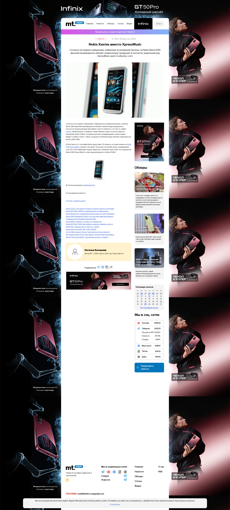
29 (157, 294)
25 (142, 294)
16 (145, 301)
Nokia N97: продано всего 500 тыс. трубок (82, 227)
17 (149, 301)
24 (138, 294)
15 (141, 301)
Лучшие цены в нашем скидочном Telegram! (115, 32)
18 (153, 301)
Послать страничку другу (76, 201)
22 (142, 304)
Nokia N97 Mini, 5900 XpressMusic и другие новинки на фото (89, 224)
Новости (100, 39)
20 (161, 301)
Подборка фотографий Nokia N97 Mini (81, 219)
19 (157, 301)
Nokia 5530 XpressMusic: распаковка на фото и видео (87, 237)
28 (153, 294)
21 (137, 304)
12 (157, 299)
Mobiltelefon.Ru (89, 185)
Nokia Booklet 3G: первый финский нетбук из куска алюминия (90, 214)
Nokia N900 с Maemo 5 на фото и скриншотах (84, 222)
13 (161, 299)
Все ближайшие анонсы (149, 308)
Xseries (69, 132)
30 (161, 294)
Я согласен (115, 504)
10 (149, 299)
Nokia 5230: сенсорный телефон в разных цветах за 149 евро (90, 209)
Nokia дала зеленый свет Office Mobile (81, 229)
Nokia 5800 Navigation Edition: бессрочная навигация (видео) (89, 216)
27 (149, 294)
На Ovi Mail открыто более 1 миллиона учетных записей (87, 232)
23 (145, 304)
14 (137, 301)
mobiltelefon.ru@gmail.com (90, 493)
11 (153, 299)
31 (137, 296)
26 (145, 294)
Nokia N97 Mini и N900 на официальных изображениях (87, 211)
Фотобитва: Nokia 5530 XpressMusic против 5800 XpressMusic (90, 235)
